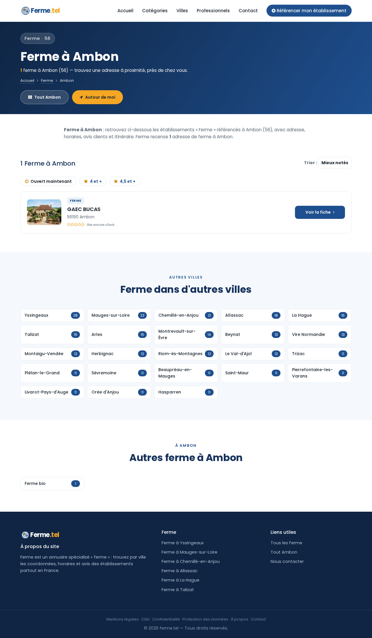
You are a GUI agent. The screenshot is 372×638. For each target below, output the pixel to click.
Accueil (125, 11)
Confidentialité (166, 619)
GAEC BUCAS (84, 209)
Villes (182, 11)
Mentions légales (122, 619)
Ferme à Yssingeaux (183, 543)
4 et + (96, 181)
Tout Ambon (47, 97)
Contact (248, 11)
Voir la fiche (318, 212)
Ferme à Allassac (180, 571)
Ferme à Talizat (178, 590)
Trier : (311, 163)
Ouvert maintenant (51, 181)
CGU (145, 619)
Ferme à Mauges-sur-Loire (189, 552)
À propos (239, 619)
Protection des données (205, 619)
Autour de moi (100, 97)
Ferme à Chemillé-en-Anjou (191, 561)
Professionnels (213, 11)
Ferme (45, 10)
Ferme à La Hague (180, 580)
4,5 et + (127, 181)
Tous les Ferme (286, 543)
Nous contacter (287, 561)
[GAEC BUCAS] (44, 212)
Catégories (155, 11)
